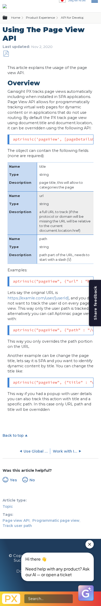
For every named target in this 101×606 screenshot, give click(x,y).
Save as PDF (6, 54)
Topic (8, 506)
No (32, 480)
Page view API (16, 520)
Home (15, 17)
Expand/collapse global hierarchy (8, 18)
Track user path (17, 526)
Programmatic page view (56, 520)
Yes (13, 480)
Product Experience (40, 17)
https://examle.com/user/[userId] (38, 298)
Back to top (13, 435)
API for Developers (74, 17)
